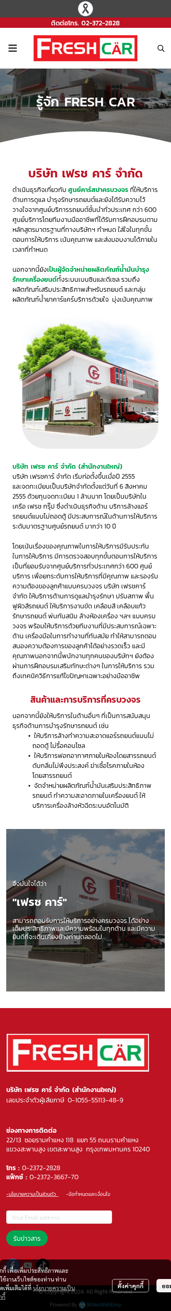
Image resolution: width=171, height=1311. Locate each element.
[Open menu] (12, 48)
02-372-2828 (100, 23)
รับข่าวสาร (27, 1238)
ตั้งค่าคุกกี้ (130, 1285)
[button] (161, 48)
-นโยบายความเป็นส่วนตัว (32, 1194)
